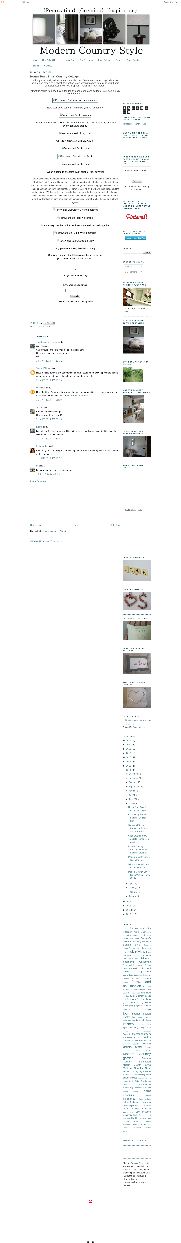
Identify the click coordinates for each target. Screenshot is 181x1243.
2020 (128, 745)
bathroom (146, 935)
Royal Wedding (136, 1105)
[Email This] (44, 323)
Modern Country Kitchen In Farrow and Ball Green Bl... (138, 849)
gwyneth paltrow (142, 1005)
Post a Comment (38, 481)
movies (134, 1078)
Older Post (115, 525)
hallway (128, 1010)
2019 (128, 749)
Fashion (35, 66)
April (131, 883)
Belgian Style (133, 944)
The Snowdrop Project (47, 342)
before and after (132, 938)
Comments (131, 272)
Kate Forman (129, 1020)
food (138, 993)
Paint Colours (104, 60)
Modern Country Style (137, 1068)
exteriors (146, 978)
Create (119, 60)
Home (34, 60)
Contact (48, 66)
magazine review (133, 1031)
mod (141, 1037)
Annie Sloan (140, 932)
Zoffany (126, 1131)
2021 (128, 740)
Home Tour (70, 60)
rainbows (141, 1099)
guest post (128, 1006)
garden (134, 996)
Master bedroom (141, 1034)
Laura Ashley (146, 1025)
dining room (143, 971)
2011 (128, 910)
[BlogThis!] (47, 323)
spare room (129, 1112)
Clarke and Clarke (130, 965)
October (133, 782)
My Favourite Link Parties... (135, 1140)
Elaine (39, 427)
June (131, 799)
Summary (128, 1115)
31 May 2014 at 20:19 (49, 419)
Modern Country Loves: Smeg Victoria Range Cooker (139, 875)
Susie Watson (139, 1115)
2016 (128, 762)
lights (126, 1028)
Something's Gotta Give (139, 1109)
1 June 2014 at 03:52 (49, 458)
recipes (148, 1099)
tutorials (137, 1125)
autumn (137, 935)
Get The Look (144, 999)
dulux (131, 975)
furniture (126, 996)
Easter (138, 978)
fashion (136, 986)
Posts (129, 266)
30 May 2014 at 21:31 (49, 361)
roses (126, 1105)
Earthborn (138, 975)
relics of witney (131, 1102)
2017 (128, 757)
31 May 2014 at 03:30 (49, 380)
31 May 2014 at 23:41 (49, 439)
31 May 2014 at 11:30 (49, 400)
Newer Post (35, 525)
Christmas (145, 961)
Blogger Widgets (139, 727)
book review (136, 951)
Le (37, 466)
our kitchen (141, 1084)
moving (141, 1078)
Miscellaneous (130, 1037)
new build (135, 1081)
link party (134, 1027)
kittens (138, 1025)
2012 (128, 906)
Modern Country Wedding (134, 1075)
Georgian (132, 999)
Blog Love (142, 948)
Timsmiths (128, 1125)
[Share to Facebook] (53, 323)
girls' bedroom (132, 1002)
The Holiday (137, 1118)
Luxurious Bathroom (78, 395)
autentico (128, 935)
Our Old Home (86, 60)
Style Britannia (143, 1112)
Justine (39, 407)
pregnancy (130, 1098)
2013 (128, 901)
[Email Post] (40, 323)
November (134, 778)
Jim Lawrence (139, 1017)
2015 (128, 766)
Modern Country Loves (137, 1065)
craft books (139, 968)
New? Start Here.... (51, 60)
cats (137, 959)
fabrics (127, 982)
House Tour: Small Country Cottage (54, 76)
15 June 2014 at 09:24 (49, 474)
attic (149, 932)
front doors (146, 993)
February (133, 892)
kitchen (129, 1024)
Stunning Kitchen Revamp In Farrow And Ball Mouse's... (138, 828)
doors (126, 975)
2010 (128, 914)
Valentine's (145, 1124)
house (138, 1010)
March (132, 888)
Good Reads (133, 60)
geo (125, 999)
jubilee (148, 1017)
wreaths (147, 1128)
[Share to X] (50, 323)
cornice (141, 965)
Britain (138, 955)
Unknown (41, 388)
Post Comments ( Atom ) (54, 531)
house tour (44, 326)
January (133, 896)
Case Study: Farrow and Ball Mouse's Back (137, 817)
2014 (128, 770)
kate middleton (143, 1020)
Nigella (144, 1081)
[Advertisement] (75, 503)
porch (148, 1096)
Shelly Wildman (44, 368)
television (127, 1118)
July (131, 795)
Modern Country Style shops (137, 1071)
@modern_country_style (134, 124)
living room (145, 1027)
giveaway (146, 1002)
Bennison (133, 948)
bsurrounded (42, 446)
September (134, 786)
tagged (148, 1115)
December (134, 774)
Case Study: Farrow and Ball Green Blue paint (138, 839)
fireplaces (132, 993)
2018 (128, 753)
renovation (145, 1102)
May (131, 803)
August (132, 791)
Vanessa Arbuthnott (133, 1128)
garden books (144, 996)
